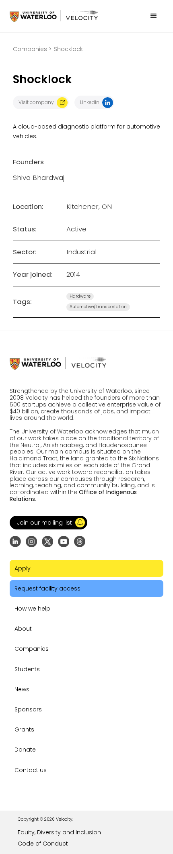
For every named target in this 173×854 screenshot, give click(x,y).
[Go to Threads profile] (79, 541)
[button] (153, 16)
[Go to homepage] (54, 16)
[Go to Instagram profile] (31, 541)
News (21, 689)
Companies (31, 649)
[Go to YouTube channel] (63, 541)
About (23, 629)
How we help (32, 609)
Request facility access (47, 588)
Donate (25, 750)
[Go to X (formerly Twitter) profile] (47, 541)
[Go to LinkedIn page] (15, 541)
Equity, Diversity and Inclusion (59, 832)
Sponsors (28, 709)
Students (27, 669)
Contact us (30, 770)
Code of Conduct (43, 844)
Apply (22, 568)
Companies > (32, 49)
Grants (24, 729)
